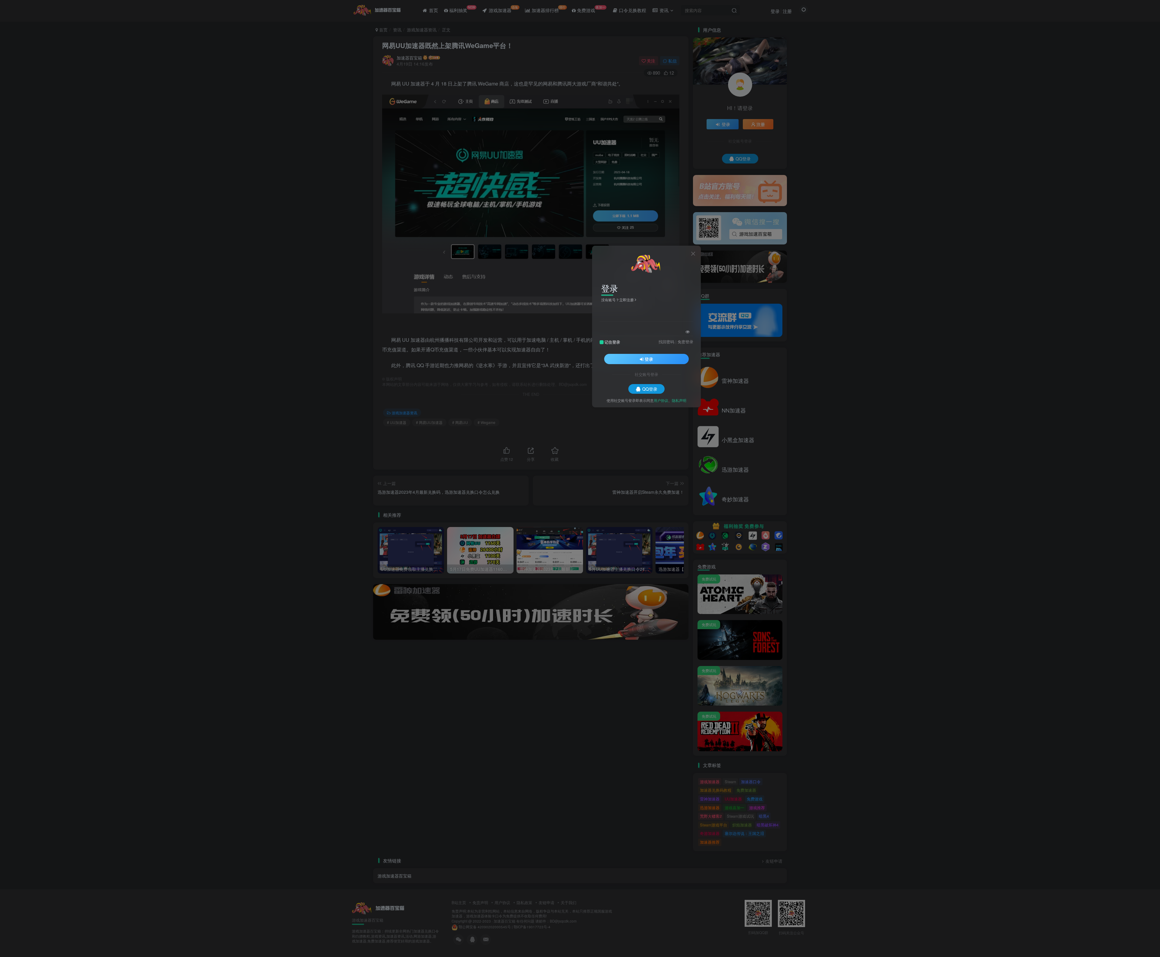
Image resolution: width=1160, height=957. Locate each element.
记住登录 (612, 341)
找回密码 (666, 341)
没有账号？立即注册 (617, 299)
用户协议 (661, 400)
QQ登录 (649, 389)
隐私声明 (679, 400)
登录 (649, 359)
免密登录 (685, 341)
